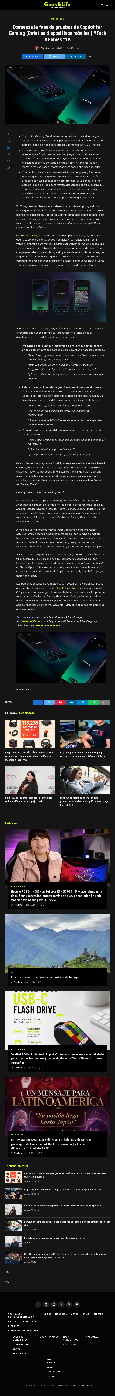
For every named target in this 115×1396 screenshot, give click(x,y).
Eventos (18, 1337)
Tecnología (15, 1314)
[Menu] (8, 4)
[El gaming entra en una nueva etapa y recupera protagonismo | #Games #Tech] (85, 734)
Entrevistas (18, 1134)
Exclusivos (17, 972)
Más (49, 1359)
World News (69, 1344)
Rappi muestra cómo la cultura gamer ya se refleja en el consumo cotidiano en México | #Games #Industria (29, 756)
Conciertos (20, 1340)
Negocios (61, 1314)
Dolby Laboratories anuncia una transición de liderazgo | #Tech (55, 1238)
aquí (32, 517)
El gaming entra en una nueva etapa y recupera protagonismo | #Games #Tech (82, 754)
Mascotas (92, 1337)
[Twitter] (8, 140)
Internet (13, 1326)
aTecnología (58, 19)
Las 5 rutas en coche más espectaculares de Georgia (45, 977)
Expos (16, 1349)
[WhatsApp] (8, 160)
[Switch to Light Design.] (102, 5)
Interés (98, 1314)
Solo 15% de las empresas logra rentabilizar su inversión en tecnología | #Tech (29, 799)
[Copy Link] (8, 167)
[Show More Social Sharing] (90, 56)
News (65, 1337)
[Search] (106, 4)
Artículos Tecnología (22, 1321)
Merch (75, 1314)
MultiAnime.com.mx (83, 1385)
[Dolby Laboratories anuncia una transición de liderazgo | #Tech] (13, 1241)
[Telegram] (8, 154)
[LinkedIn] (8, 147)
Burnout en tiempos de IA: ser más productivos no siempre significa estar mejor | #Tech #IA (84, 801)
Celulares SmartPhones (23, 1330)
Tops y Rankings (48, 1337)
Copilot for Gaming (27, 235)
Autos (48, 1314)
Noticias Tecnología (21, 1317)
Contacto (53, 1376)
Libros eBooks (56, 1371)
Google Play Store (66, 587)
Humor (51, 1362)
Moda (50, 1367)
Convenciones (22, 1344)
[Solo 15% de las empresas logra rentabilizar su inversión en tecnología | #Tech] (30, 780)
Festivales (19, 1353)
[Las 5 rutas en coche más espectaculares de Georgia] (57, 943)
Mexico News (70, 1340)
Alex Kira (45, 48)
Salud (86, 1314)
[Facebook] (8, 133)
